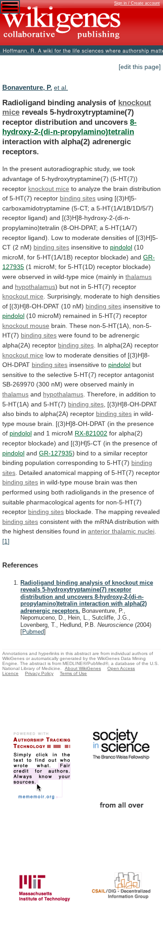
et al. (61, 87)
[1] (6, 541)
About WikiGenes (83, 668)
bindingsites (78, 198)
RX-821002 (91, 433)
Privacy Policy (39, 673)
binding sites (103, 306)
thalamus (138, 276)
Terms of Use (73, 673)
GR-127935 (55, 453)
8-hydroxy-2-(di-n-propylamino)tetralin (69, 127)
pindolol (121, 247)
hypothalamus (35, 286)
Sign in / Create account (137, 3)
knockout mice (48, 188)
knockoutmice (22, 296)
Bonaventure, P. (27, 87)
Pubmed (33, 631)
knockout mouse (25, 325)
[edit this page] (140, 66)
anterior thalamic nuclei (121, 531)
